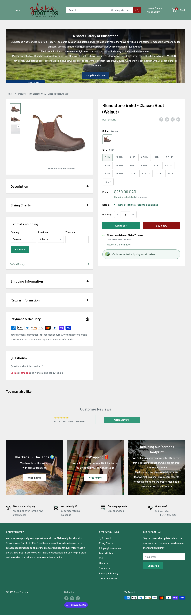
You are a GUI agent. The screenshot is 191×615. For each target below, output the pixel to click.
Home (9, 93)
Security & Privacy (108, 573)
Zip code (70, 232)
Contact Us (104, 568)
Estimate (20, 249)
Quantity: (107, 214)
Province (43, 232)
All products (20, 93)
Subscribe (153, 565)
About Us (103, 563)
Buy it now (161, 225)
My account (153, 11)
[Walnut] (107, 139)
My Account (104, 538)
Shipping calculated (124, 196)
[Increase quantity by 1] (133, 214)
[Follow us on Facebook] (66, 598)
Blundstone (109, 119)
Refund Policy (17, 264)
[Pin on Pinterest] (167, 119)
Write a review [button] (121, 419)
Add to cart (121, 225)
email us (25, 372)
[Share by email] (178, 119)
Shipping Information (109, 548)
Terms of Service (107, 578)
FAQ (100, 558)
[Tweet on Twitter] (173, 119)
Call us (14, 372)
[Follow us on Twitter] (72, 598)
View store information (119, 244)
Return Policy (105, 553)
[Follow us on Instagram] (78, 598)
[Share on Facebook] (161, 119)
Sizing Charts (105, 543)
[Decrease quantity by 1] (117, 214)
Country (15, 232)
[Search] (137, 10)
